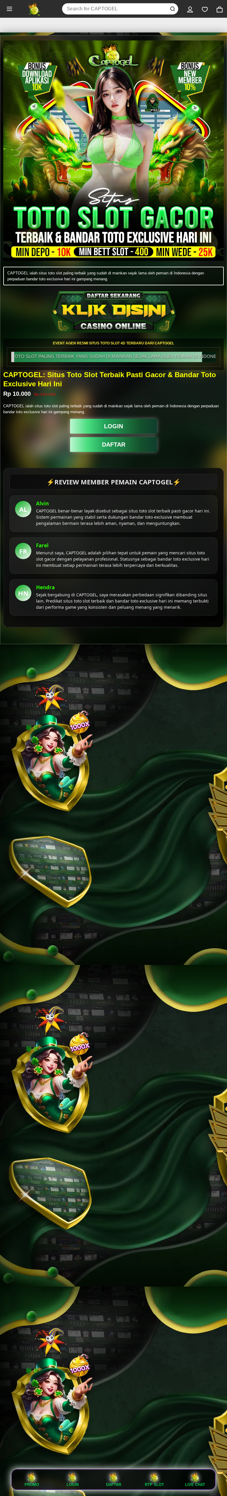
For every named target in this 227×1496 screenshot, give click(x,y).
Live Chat (195, 1484)
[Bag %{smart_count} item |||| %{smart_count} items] (219, 9)
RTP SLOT (154, 1484)
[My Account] (190, 9)
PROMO (32, 1484)
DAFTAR (113, 444)
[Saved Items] (204, 9)
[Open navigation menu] (9, 9)
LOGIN (113, 426)
